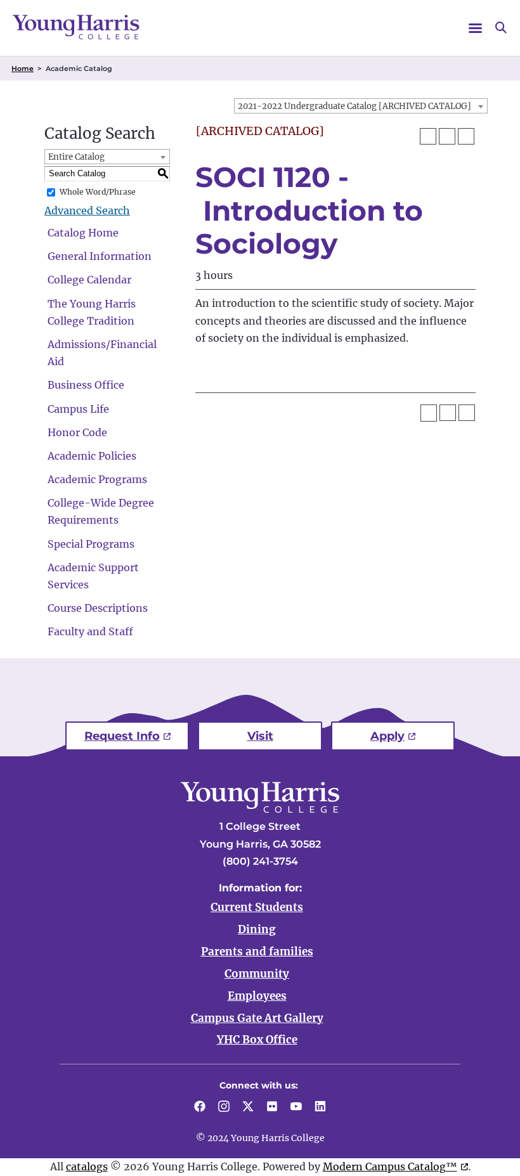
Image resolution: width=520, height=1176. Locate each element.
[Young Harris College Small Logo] (76, 26)
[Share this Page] (428, 136)
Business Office (86, 384)
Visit (260, 736)
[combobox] (361, 105)
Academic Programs (97, 479)
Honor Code (77, 432)
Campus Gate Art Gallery (257, 1018)
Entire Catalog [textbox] (76, 157)
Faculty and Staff (90, 631)
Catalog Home (83, 232)
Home (22, 68)
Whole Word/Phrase (98, 192)
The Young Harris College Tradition (92, 312)
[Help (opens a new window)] (466, 136)
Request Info (122, 736)
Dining (257, 929)
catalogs (87, 1166)
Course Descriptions (98, 608)
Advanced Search (87, 210)
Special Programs (91, 544)
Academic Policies (92, 455)
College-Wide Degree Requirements (101, 511)
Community (256, 974)
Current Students (257, 907)
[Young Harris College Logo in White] (260, 809)
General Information (100, 256)
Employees (257, 996)
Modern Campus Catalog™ (390, 1166)
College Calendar (89, 279)
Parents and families (257, 952)
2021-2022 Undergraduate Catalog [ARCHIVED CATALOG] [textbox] (354, 106)
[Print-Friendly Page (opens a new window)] (447, 136)
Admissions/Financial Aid (102, 353)
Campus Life (78, 409)
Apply (387, 736)
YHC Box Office (257, 1040)
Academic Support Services (93, 576)
